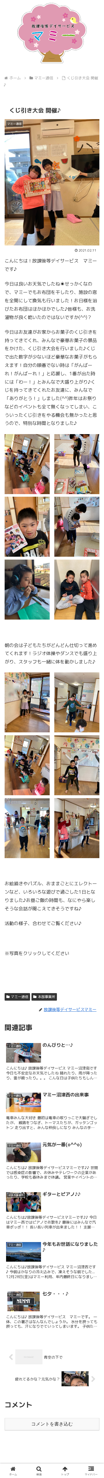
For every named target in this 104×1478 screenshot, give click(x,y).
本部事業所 (46, 996)
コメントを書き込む (52, 1423)
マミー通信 (19, 996)
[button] (93, 1013)
